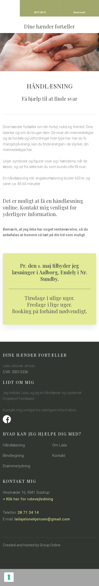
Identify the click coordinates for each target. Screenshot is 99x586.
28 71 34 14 (28, 512)
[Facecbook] (49, 419)
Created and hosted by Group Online (31, 545)
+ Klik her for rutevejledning (28, 499)
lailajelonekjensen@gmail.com (42, 519)
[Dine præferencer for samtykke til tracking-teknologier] (9, 577)
